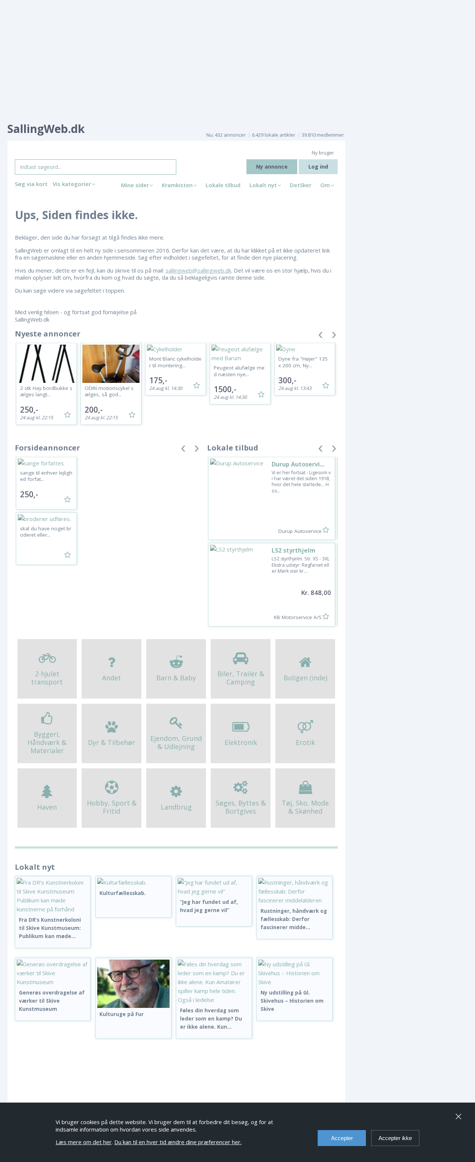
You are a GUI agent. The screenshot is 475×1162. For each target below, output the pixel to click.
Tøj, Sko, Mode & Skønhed (305, 807)
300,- (287, 380)
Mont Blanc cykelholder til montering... (175, 362)
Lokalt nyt (263, 185)
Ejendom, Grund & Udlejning (176, 742)
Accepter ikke (395, 1138)
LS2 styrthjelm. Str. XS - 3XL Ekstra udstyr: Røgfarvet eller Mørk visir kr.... (301, 565)
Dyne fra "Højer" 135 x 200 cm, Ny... (303, 362)
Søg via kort (31, 184)
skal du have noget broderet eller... (45, 531)
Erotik (305, 742)
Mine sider (135, 185)
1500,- (225, 389)
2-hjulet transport (47, 677)
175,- (158, 380)
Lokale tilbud (223, 185)
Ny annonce (272, 166)
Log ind (318, 166)
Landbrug (176, 807)
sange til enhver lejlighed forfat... (46, 476)
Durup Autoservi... (298, 464)
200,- (94, 409)
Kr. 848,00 (316, 592)
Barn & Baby (176, 677)
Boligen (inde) (305, 677)
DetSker (300, 185)
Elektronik (241, 742)
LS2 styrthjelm (293, 550)
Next (334, 336)
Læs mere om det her (84, 1142)
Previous (320, 336)
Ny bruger (323, 152)
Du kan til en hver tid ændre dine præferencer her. (178, 1142)
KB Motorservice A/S (298, 617)
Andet (111, 677)
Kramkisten (177, 185)
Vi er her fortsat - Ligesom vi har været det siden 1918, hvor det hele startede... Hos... (301, 481)
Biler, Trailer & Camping (240, 677)
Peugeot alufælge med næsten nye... (239, 371)
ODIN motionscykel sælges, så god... (109, 391)
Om (325, 185)
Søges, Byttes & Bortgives (241, 807)
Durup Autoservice (300, 531)
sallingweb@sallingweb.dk (198, 270)
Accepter (342, 1138)
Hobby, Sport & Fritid (112, 807)
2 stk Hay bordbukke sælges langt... (46, 391)
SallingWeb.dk (46, 128)
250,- (29, 409)
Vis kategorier (72, 184)
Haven (47, 807)
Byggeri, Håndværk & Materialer (46, 742)
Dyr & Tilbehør (111, 742)
